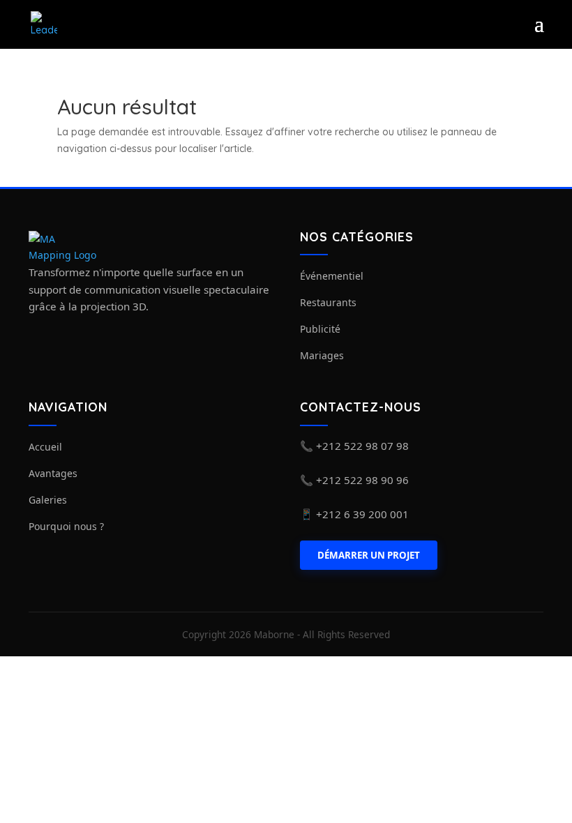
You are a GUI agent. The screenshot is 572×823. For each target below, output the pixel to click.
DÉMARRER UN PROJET (368, 555)
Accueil (45, 446)
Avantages (53, 473)
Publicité (320, 328)
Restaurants (328, 302)
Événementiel (331, 275)
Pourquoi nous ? (66, 526)
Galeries (48, 499)
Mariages (322, 355)
